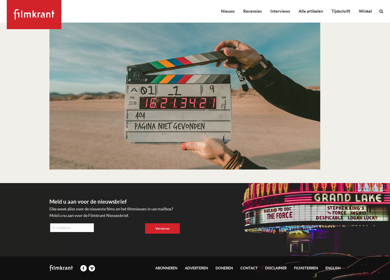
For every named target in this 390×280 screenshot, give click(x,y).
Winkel (365, 11)
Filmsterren (306, 268)
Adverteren (196, 268)
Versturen (162, 228)
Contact (249, 268)
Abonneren (166, 268)
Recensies (252, 11)
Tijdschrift (341, 11)
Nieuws (228, 11)
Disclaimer (276, 268)
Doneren (224, 268)
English (333, 268)
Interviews (280, 11)
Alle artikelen (311, 11)
